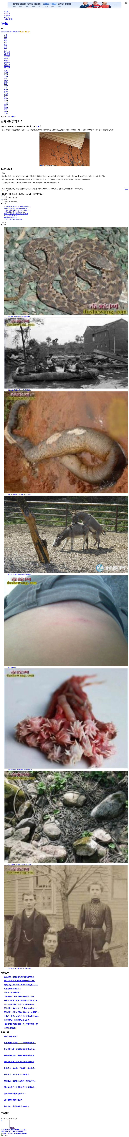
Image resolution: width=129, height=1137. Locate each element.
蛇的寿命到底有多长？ (12, 989)
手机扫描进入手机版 (20, 1133)
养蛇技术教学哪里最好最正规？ (14, 219)
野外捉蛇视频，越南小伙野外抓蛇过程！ (19, 1062)
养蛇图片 (7, 58)
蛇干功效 (7, 67)
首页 (5, 35)
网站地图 (7, 17)
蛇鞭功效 (7, 64)
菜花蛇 (6, 82)
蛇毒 (5, 44)
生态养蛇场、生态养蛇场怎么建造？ (17, 1020)
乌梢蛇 (6, 80)
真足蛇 (3, 32)
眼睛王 (6, 78)
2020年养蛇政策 (10, 1028)
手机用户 (7, 11)
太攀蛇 (6, 108)
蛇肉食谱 (7, 53)
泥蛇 (5, 109)
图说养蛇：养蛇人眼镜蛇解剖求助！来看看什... (21, 1012)
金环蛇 (6, 91)
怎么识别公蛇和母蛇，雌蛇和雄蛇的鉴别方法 (21, 985)
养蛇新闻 (7, 62)
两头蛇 (6, 106)
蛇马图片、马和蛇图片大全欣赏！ (16, 1074)
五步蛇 (6, 74)
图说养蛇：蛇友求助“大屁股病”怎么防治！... (20, 1008)
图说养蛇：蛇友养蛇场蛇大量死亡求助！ (19, 977)
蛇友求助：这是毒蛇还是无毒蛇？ (16, 1106)
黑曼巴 (6, 98)
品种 (5, 48)
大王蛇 (6, 76)
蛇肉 (5, 38)
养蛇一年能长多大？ (10, 217)
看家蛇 (7, 32)
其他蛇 (6, 113)
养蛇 (13, 116)
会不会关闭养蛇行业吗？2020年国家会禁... (20, 1004)
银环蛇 (6, 89)
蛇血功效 (7, 66)
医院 (5, 46)
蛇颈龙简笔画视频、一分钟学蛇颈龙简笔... (20, 1043)
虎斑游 (6, 104)
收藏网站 (7, 15)
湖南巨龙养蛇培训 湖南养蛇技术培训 (15, 208)
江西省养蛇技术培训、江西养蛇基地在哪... (17, 206)
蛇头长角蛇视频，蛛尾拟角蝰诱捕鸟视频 (19, 1055)
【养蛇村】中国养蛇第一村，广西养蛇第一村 (21, 1024)
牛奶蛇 (6, 102)
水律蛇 (6, 73)
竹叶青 (6, 95)
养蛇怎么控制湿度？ (10, 216)
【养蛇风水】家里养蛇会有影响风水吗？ (19, 996)
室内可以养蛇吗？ (11, 1036)
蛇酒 (5, 42)
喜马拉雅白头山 (15, 32)
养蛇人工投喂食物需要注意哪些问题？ (16, 214)
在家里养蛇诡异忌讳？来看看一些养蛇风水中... (21, 1000)
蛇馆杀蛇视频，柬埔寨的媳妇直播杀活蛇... (20, 1049)
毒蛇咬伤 (7, 60)
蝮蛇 (5, 97)
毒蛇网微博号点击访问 (19, 1130)
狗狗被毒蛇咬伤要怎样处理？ (15, 1094)
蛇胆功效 (7, 51)
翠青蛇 (6, 100)
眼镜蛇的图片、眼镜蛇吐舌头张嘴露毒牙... (20, 1087)
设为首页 (7, 13)
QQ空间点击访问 (17, 1131)
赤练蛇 (6, 85)
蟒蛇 (5, 84)
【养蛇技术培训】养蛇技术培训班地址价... (17, 210)
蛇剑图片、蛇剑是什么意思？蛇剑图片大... (20, 1081)
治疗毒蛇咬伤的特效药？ (13, 1100)
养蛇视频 (7, 56)
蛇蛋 (5, 40)
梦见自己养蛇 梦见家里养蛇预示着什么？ (19, 981)
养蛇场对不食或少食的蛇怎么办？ (14, 212)
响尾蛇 (6, 111)
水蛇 (5, 87)
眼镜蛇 (6, 71)
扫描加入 (12, 1128)
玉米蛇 (6, 93)
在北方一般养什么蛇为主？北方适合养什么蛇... (21, 1016)
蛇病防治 (7, 55)
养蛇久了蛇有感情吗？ (12, 992)
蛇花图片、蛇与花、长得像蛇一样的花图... (20, 1068)
